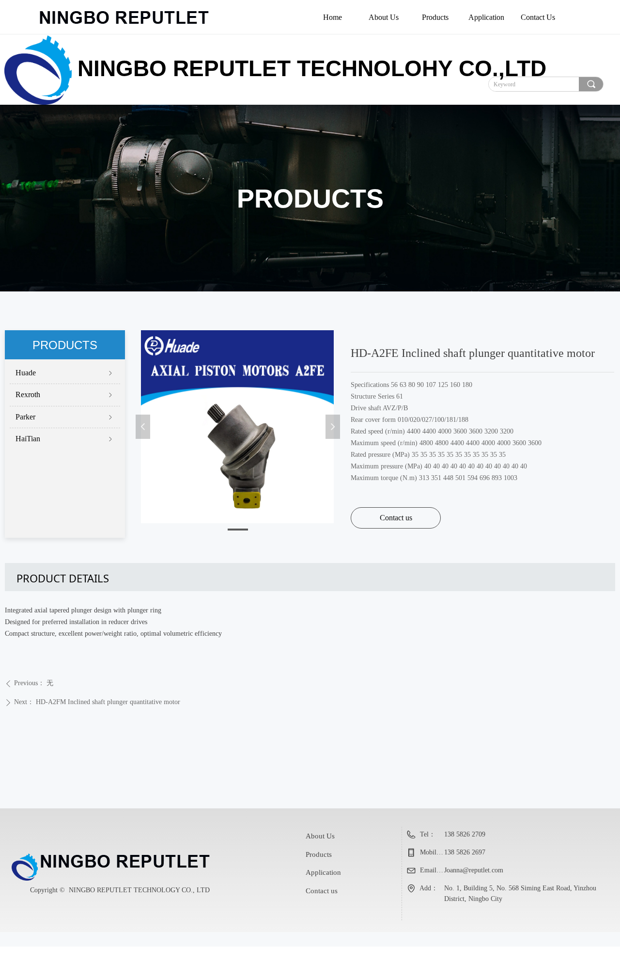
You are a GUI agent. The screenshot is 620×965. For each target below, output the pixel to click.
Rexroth (65, 394)
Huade (65, 373)
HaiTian (65, 438)
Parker (65, 417)
